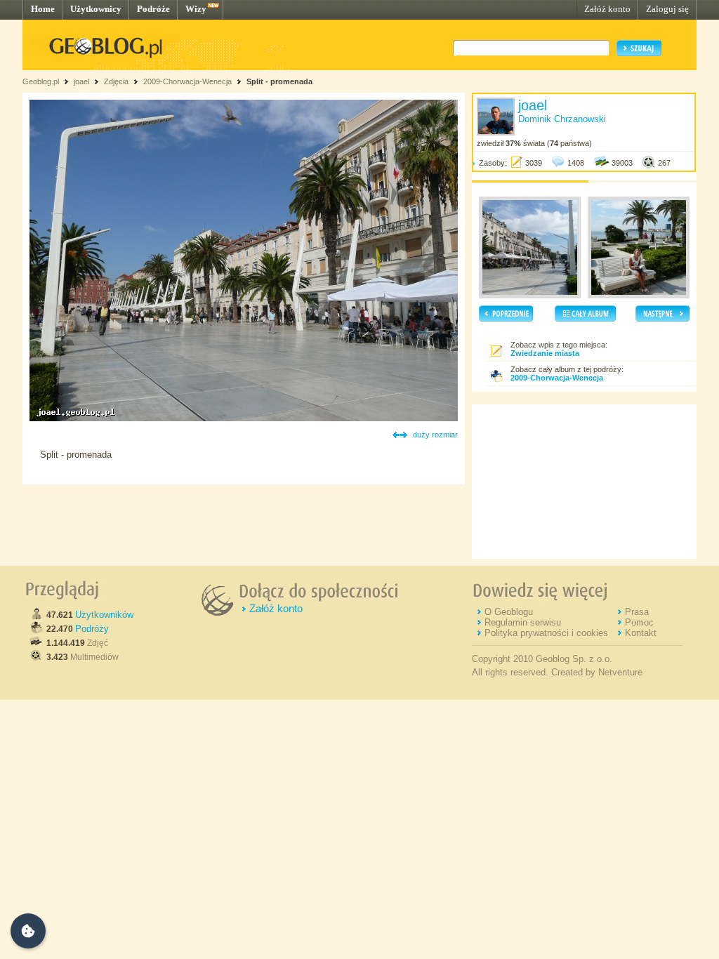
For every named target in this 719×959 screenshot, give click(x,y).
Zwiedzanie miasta (544, 353)
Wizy (195, 9)
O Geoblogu (508, 612)
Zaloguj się (667, 9)
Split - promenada (279, 81)
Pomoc (639, 622)
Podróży (92, 628)
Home (43, 9)
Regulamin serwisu (522, 622)
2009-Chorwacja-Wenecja (187, 81)
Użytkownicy (95, 9)
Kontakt (641, 633)
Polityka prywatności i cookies (546, 633)
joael (81, 81)
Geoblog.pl (40, 81)
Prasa (637, 612)
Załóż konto (607, 9)
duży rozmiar (435, 434)
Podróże (153, 9)
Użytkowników (104, 614)
